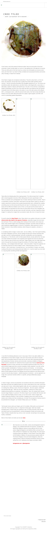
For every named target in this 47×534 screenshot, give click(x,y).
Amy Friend (15, 218)
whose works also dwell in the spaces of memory (14, 220)
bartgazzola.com (17, 443)
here (24, 418)
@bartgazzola (26, 443)
